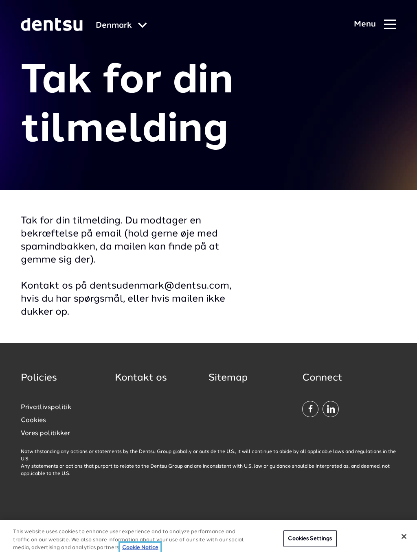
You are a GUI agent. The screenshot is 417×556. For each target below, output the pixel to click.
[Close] (404, 536)
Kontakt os (141, 378)
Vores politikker (45, 433)
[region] (208, 538)
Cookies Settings (310, 538)
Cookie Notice (140, 547)
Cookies (33, 420)
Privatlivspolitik (46, 407)
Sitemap (228, 378)
